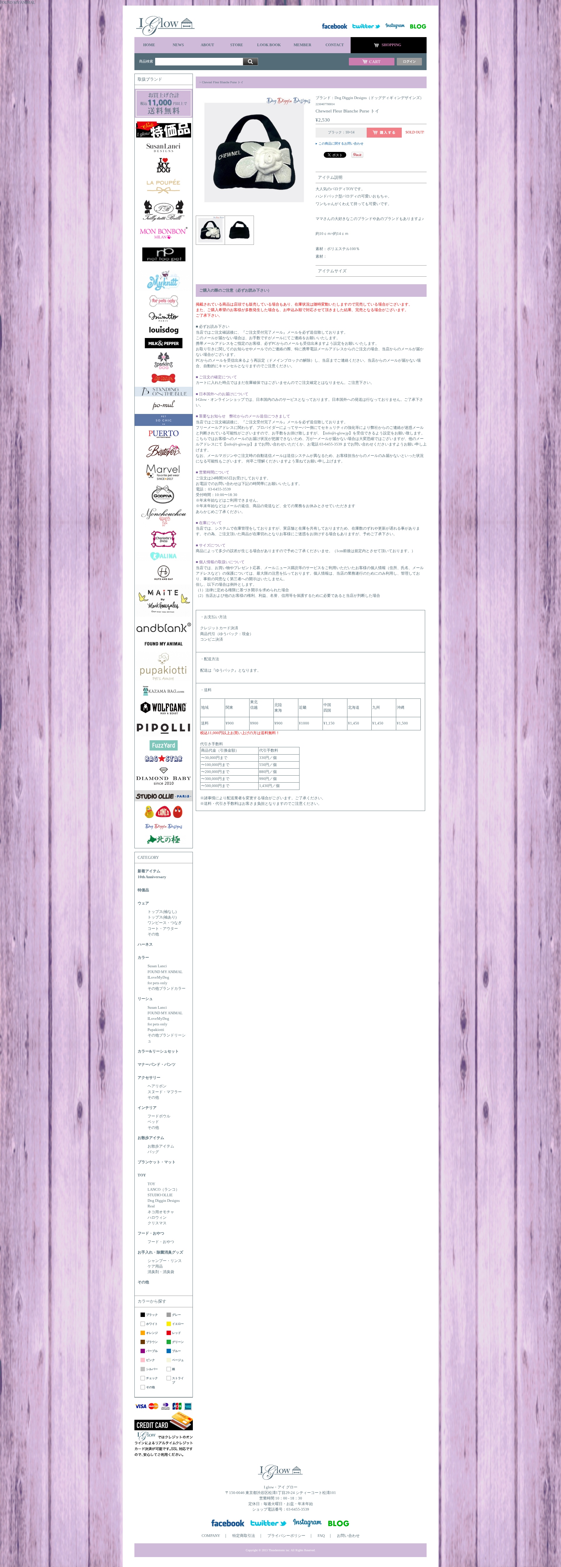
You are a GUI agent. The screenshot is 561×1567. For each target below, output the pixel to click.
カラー (143, 958)
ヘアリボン (157, 1086)
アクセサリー (149, 1078)
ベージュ (178, 1360)
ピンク (150, 1360)
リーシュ (145, 999)
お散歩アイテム (151, 1138)
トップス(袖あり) (162, 917)
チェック (152, 1378)
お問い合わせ (348, 1536)
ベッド (153, 1122)
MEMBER (302, 45)
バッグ (153, 1152)
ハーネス (145, 944)
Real (151, 1206)
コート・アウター (163, 929)
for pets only (157, 983)
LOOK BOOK (269, 45)
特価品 (143, 890)
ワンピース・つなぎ (165, 923)
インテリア (147, 1108)
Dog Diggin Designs (164, 1201)
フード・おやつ (151, 1233)
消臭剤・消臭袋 (161, 1272)
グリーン (178, 1342)
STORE (236, 45)
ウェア (143, 903)
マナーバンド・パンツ (157, 1064)
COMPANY (211, 1536)
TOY (142, 1175)
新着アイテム (149, 871)
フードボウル (159, 1116)
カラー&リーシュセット (158, 1051)
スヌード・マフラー (165, 1092)
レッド (176, 1332)
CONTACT (334, 45)
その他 (153, 934)
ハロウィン (157, 1218)
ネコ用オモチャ (161, 1212)
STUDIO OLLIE (160, 1195)
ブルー (176, 1351)
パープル (152, 1351)
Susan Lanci (157, 966)
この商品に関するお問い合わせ (340, 143)
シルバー (152, 1369)
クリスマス (157, 1223)
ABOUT (207, 45)
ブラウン (152, 1342)
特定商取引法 (243, 1536)
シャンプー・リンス (165, 1261)
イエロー (178, 1323)
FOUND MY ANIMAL (165, 972)
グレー (176, 1314)
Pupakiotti (156, 1030)
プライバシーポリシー (286, 1536)
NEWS (178, 45)
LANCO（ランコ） (163, 1190)
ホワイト (152, 1323)
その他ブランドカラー (167, 989)
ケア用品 (155, 1266)
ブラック (152, 1314)
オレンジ (152, 1332)
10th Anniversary (152, 877)
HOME (149, 45)
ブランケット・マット (157, 1162)
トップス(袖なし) (162, 912)
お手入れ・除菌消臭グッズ (160, 1252)
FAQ (321, 1536)
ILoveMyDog (158, 977)
